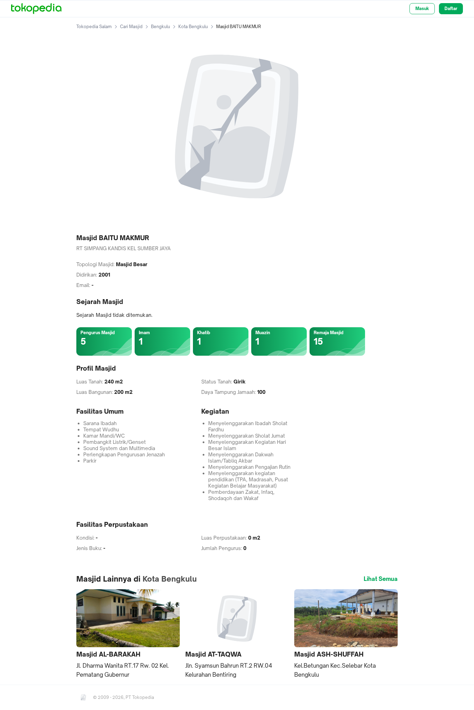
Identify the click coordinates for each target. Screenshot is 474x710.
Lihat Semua (381, 578)
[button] (128, 634)
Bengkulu (160, 26)
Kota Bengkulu (193, 26)
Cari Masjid (131, 26)
